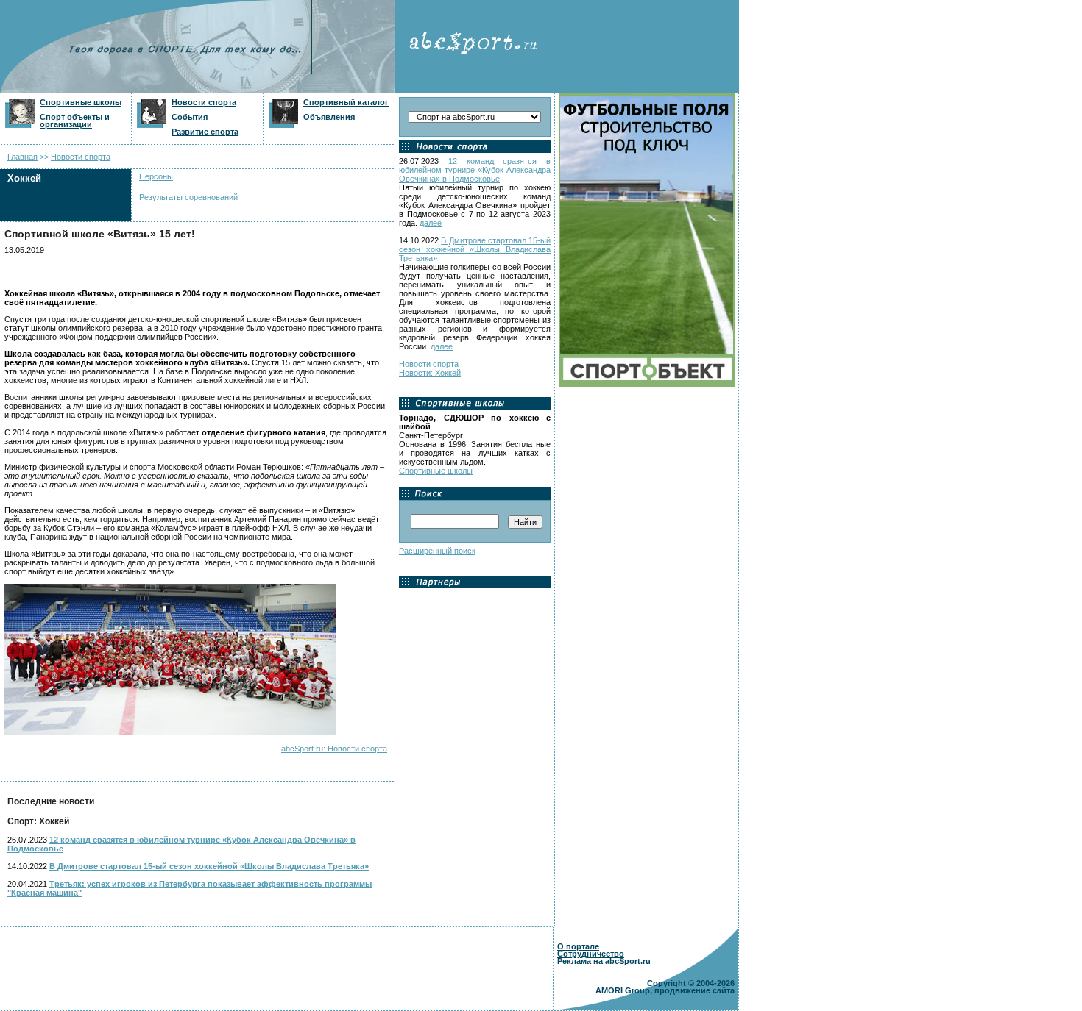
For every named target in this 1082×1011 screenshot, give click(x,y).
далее (431, 222)
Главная (22, 156)
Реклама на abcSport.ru (604, 961)
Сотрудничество (590, 953)
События (190, 116)
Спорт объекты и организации (75, 120)
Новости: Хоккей (430, 372)
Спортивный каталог (346, 102)
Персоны (156, 176)
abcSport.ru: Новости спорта (334, 748)
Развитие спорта (205, 131)
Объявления (329, 116)
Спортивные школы (80, 102)
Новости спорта (204, 102)
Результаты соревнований (188, 197)
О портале (578, 946)
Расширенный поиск (437, 550)
